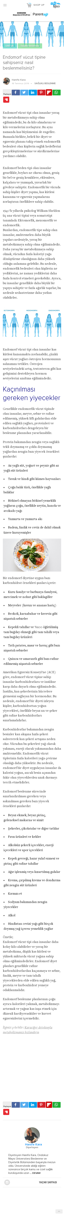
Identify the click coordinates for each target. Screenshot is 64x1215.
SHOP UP (38, 5)
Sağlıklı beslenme (30, 46)
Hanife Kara (19, 80)
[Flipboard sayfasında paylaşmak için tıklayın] (49, 92)
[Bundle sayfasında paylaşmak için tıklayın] (6, 99)
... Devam (35, 1173)
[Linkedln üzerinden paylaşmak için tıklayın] (33, 92)
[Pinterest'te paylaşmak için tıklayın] (41, 92)
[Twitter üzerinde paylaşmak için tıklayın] (24, 92)
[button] (5, 5)
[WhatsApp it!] (56, 92)
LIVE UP (10, 46)
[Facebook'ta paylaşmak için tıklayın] (16, 92)
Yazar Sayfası (48, 1182)
